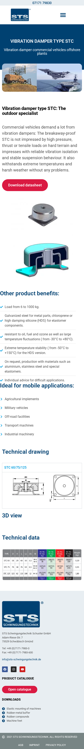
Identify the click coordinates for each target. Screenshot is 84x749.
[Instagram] (14, 669)
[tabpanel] (42, 490)
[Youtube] (22, 669)
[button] (63, 14)
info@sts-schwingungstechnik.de (21, 659)
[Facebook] (5, 669)
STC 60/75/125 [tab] (15, 467)
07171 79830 (42, 3)
